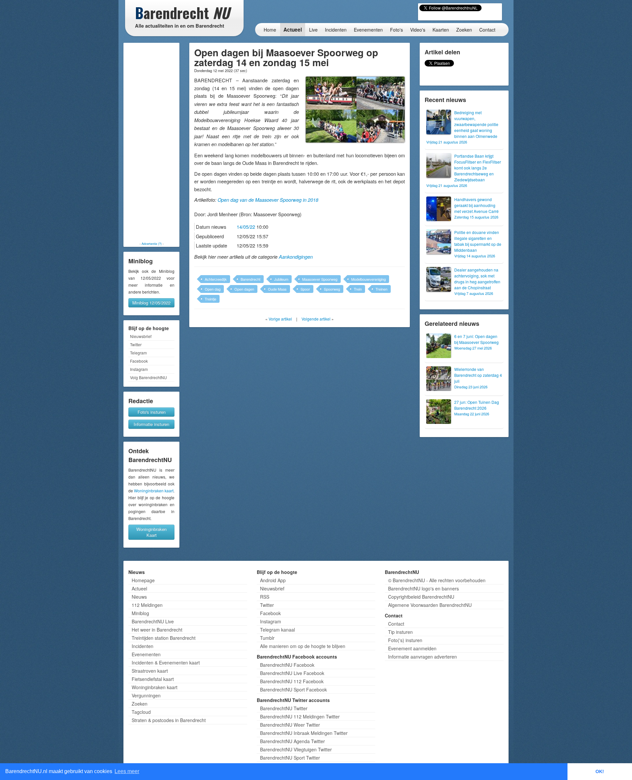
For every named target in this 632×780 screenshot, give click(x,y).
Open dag (213, 289)
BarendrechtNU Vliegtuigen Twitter (296, 749)
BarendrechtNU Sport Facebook (293, 689)
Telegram (138, 352)
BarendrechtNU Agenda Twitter (292, 741)
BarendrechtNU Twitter (283, 708)
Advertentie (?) (152, 243)
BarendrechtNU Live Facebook (292, 673)
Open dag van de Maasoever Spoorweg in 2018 (268, 199)
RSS (264, 596)
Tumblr (267, 638)
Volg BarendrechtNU (148, 377)
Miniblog (140, 613)
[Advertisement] (151, 142)
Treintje (210, 298)
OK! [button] (599, 771)
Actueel (292, 29)
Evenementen (368, 29)
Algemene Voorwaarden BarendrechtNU (430, 605)
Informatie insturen (151, 424)
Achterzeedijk (216, 279)
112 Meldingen (147, 605)
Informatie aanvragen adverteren (422, 656)
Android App (273, 580)
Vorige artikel (280, 319)
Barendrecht (250, 279)
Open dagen (244, 289)
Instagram (139, 369)
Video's (417, 29)
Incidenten (336, 29)
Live (313, 29)
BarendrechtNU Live (153, 621)
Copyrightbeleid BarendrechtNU (421, 596)
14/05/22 (246, 226)
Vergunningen (146, 695)
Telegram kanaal (277, 629)
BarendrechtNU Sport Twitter (290, 757)
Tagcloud (141, 712)
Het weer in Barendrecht (157, 629)
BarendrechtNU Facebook (287, 665)
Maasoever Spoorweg (319, 279)
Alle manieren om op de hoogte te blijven (302, 646)
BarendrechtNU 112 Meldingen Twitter (300, 716)
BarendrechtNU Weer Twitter (290, 724)
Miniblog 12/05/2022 (151, 302)
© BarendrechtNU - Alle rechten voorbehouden (437, 580)
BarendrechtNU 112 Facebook (292, 681)
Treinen (381, 289)
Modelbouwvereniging (368, 279)
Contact (487, 29)
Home (270, 29)
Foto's (396, 29)
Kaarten (441, 29)
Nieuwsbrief (140, 336)
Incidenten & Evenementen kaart (166, 662)
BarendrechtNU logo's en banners (423, 588)
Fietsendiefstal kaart (153, 679)
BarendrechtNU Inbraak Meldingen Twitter (304, 733)
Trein (358, 289)
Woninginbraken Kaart (151, 532)
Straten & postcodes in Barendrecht (169, 720)
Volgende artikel (316, 319)
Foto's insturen (152, 412)
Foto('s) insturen (405, 640)
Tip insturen (400, 632)
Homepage (143, 580)
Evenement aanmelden (412, 648)
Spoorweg (332, 289)
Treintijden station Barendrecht (164, 638)
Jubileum (281, 279)
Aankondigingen (296, 256)
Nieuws (139, 596)
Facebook (139, 361)
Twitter (136, 344)
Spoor (305, 289)
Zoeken (464, 29)
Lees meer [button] (127, 771)
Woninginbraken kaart (153, 490)
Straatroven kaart (150, 670)
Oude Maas (277, 289)
